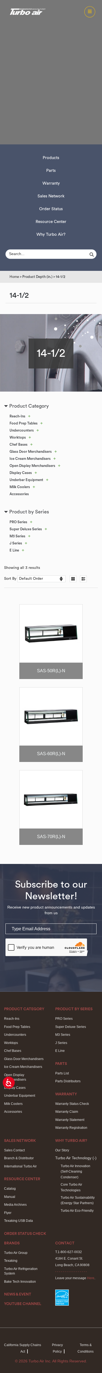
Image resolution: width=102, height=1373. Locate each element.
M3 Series (17, 536)
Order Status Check (25, 1234)
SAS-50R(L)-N (51, 670)
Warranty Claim (66, 1112)
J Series (16, 543)
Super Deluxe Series (26, 529)
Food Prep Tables (24, 423)
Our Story (62, 1150)
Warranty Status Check (72, 1104)
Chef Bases (18, 444)
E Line (14, 550)
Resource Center (51, 222)
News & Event (17, 1294)
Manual (9, 1197)
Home (14, 276)
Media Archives (15, 1205)
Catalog (10, 1189)
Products (51, 158)
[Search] (92, 254)
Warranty (51, 183)
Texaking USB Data (18, 1221)
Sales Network (51, 196)
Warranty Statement (69, 1120)
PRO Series (18, 522)
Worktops (18, 437)
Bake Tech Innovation (20, 1282)
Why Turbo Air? (51, 235)
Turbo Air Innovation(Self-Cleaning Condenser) (75, 1171)
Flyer (7, 1213)
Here (90, 1278)
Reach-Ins (17, 416)
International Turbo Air (20, 1166)
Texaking (10, 1261)
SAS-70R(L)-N (51, 836)
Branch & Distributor (19, 1158)
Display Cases (21, 473)
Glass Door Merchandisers (31, 451)
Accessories (19, 494)
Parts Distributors (68, 1081)
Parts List (62, 1073)
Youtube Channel (22, 1304)
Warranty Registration (71, 1128)
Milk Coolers (20, 487)
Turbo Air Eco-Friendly (77, 1211)
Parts (51, 171)
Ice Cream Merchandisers (30, 458)
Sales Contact (14, 1150)
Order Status (51, 209)
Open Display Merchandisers (32, 465)
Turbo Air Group (15, 1253)
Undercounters (22, 430)
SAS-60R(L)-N (51, 753)
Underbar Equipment (26, 480)
